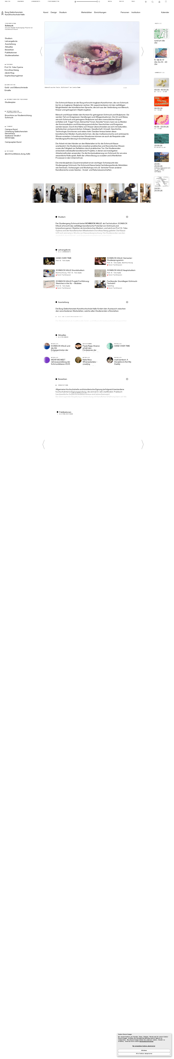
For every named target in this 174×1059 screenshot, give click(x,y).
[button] (92, 193)
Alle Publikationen (66, 414)
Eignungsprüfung (78, 392)
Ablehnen (144, 1050)
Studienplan (10, 102)
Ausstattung (10, 44)
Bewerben (9, 50)
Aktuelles (9, 47)
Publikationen (11, 53)
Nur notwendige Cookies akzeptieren (144, 1046)
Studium (8, 38)
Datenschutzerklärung (146, 1041)
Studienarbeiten (12, 56)
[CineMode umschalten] (166, 1)
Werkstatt (63, 321)
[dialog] (144, 1044)
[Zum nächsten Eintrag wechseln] (142, 51)
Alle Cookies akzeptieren (144, 1053)
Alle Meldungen (63, 337)
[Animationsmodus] (99, 1)
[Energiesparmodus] (75, 1)
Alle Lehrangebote (64, 251)
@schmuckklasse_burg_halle (17, 154)
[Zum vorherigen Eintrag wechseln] (41, 51)
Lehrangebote (11, 41)
